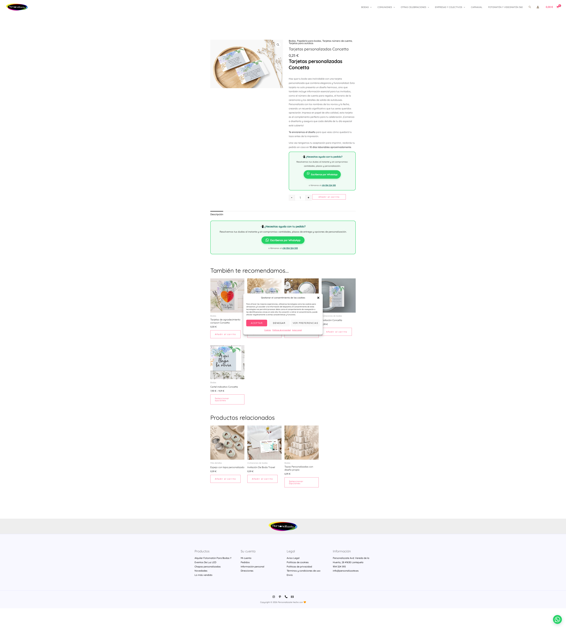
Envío (290, 574)
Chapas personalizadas (208, 566)
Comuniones (384, 7)
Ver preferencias (305, 323)
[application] (370, 7)
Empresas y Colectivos (448, 7)
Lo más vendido (203, 574)
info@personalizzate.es (346, 570)
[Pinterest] (280, 596)
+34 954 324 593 (329, 185)
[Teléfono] (286, 596)
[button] (318, 297)
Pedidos (245, 562)
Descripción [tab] (216, 214)
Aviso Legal (297, 330)
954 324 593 (339, 566)
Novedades (201, 570)
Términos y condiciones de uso (303, 570)
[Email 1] (292, 596)
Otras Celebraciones (413, 7)
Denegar (279, 323)
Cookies (267, 330)
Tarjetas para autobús (301, 43)
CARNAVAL (476, 7)
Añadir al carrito (329, 197)
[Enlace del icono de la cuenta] (538, 7)
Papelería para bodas (309, 40)
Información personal (252, 566)
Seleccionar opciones (222, 399)
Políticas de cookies (298, 562)
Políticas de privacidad (281, 330)
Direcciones (247, 570)
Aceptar (257, 323)
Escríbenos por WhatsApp (324, 174)
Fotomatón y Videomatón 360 (505, 7)
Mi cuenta (246, 558)
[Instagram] (273, 596)
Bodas (365, 7)
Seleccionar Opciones (296, 482)
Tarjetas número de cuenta (337, 40)
